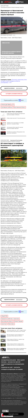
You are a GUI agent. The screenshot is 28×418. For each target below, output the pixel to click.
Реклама (4, 362)
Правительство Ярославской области (11, 168)
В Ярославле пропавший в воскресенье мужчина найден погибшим (16, 114)
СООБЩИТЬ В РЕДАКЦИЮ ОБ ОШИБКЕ (12, 369)
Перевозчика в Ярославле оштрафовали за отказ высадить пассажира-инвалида (16, 349)
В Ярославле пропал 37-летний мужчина (16, 118)
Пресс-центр (21, 360)
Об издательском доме (8, 360)
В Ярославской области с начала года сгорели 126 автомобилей (15, 340)
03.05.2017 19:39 (4, 6)
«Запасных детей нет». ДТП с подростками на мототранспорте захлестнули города (16, 331)
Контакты (17, 367)
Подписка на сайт (7, 367)
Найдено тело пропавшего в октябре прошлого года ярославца (15, 123)
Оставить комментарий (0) (14, 93)
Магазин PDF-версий (14, 362)
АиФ (14, 35)
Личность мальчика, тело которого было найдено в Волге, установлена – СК (14, 81)
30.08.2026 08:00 (5, 140)
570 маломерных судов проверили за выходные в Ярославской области (15, 335)
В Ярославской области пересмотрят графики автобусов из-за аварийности (15, 344)
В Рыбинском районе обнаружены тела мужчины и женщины (16, 132)
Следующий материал (13, 414)
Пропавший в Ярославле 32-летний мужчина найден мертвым (15, 128)
